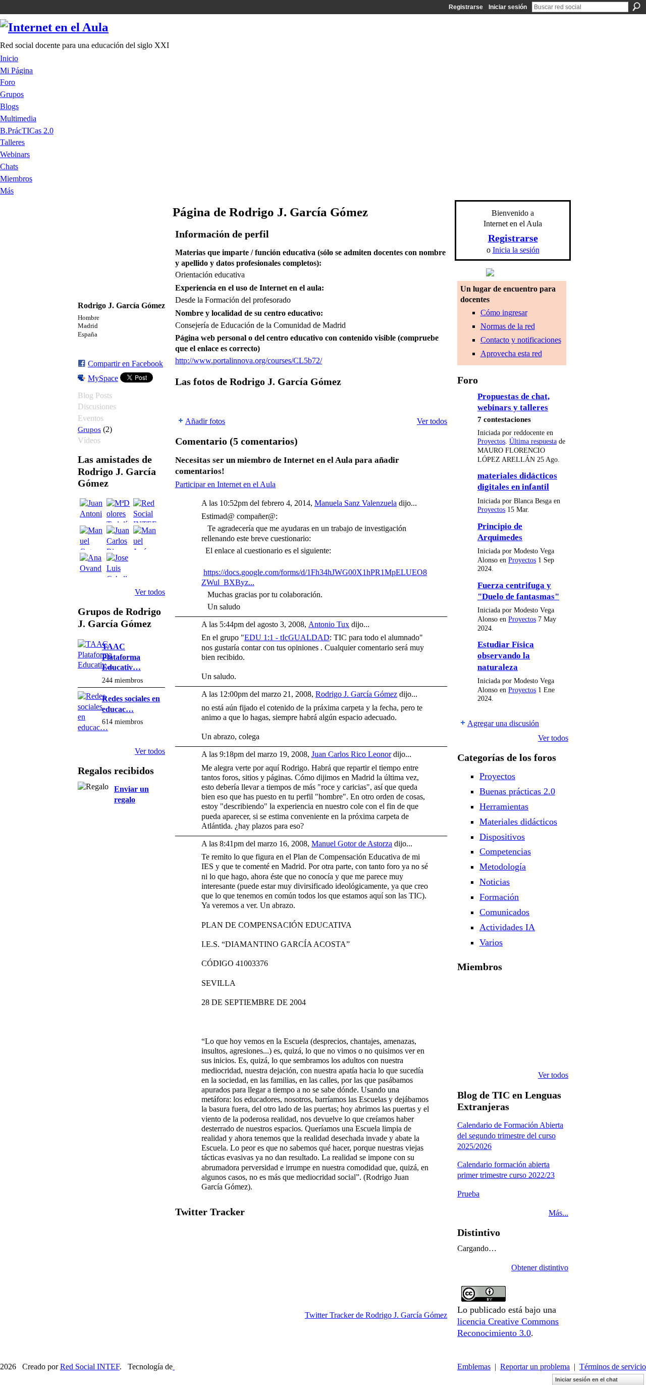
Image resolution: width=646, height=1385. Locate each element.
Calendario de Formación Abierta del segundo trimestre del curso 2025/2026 (510, 1136)
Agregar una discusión (503, 723)
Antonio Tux (328, 624)
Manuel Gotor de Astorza (351, 843)
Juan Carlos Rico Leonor (351, 754)
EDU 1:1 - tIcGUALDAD (287, 637)
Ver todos (150, 592)
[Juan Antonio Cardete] (92, 510)
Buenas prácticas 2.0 (517, 791)
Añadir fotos (205, 421)
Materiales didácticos (518, 822)
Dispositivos (502, 837)
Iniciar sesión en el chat (586, 1379)
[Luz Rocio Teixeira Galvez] (469, 1048)
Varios (491, 942)
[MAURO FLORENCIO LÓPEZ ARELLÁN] (469, 993)
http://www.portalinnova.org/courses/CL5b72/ (248, 360)
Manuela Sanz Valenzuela (355, 503)
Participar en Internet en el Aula (225, 484)
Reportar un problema (535, 1366)
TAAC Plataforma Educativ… (121, 657)
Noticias (494, 882)
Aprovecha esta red (511, 353)
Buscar (636, 6)
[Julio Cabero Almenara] (521, 1048)
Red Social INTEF (90, 1366)
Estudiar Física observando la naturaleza (505, 656)
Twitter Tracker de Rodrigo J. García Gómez (376, 1315)
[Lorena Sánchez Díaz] (495, 1021)
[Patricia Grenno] (546, 1048)
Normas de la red (507, 326)
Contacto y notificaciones (520, 340)
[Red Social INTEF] (145, 510)
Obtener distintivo (539, 1267)
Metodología (502, 867)
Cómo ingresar (503, 312)
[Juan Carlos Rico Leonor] (118, 538)
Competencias (505, 851)
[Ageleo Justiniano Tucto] (495, 993)
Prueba (468, 1193)
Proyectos (491, 441)
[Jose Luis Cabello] (118, 565)
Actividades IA (507, 927)
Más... (558, 1213)
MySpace (103, 378)
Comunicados (504, 912)
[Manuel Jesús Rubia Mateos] (145, 538)
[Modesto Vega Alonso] (469, 1021)
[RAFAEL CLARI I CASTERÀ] (521, 993)
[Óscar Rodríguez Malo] (546, 993)
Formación (499, 897)
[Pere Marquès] (495, 1048)
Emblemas (474, 1366)
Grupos (89, 429)
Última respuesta (533, 441)
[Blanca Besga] (546, 1021)
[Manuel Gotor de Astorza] (92, 538)
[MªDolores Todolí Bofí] (118, 510)
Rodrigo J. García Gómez (356, 694)
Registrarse (466, 7)
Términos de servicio (612, 1366)
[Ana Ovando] (92, 565)
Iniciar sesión (508, 7)
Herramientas (503, 806)
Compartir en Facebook (125, 363)
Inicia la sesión (516, 250)
